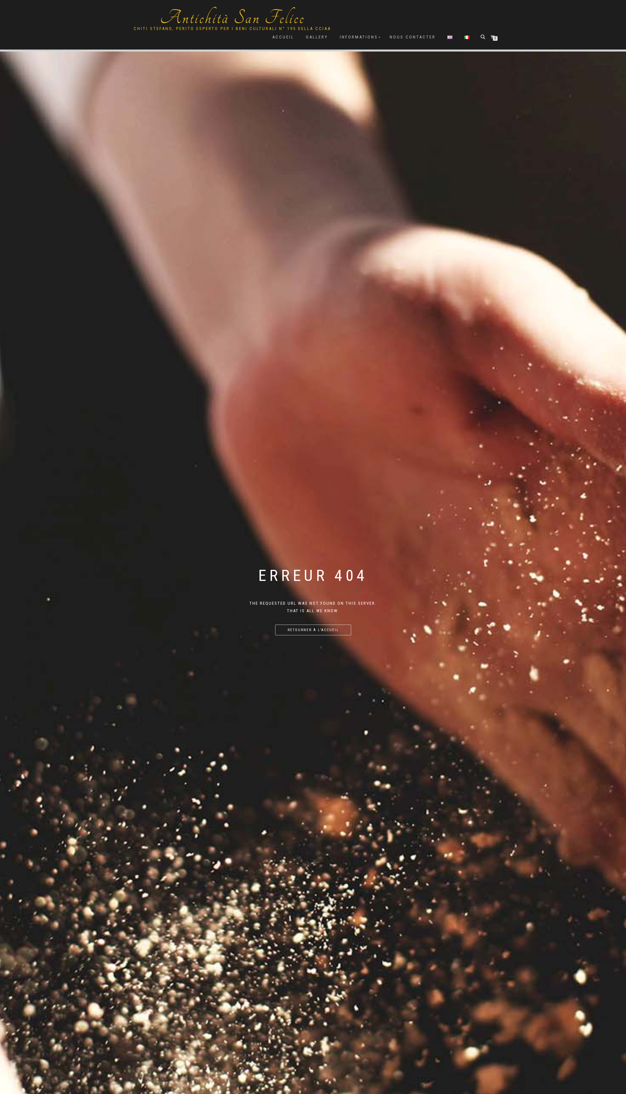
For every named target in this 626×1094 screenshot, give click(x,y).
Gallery (317, 37)
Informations (359, 37)
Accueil (283, 37)
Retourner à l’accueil (313, 630)
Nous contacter (413, 37)
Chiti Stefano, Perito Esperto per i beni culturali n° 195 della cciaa (232, 28)
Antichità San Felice (232, 18)
